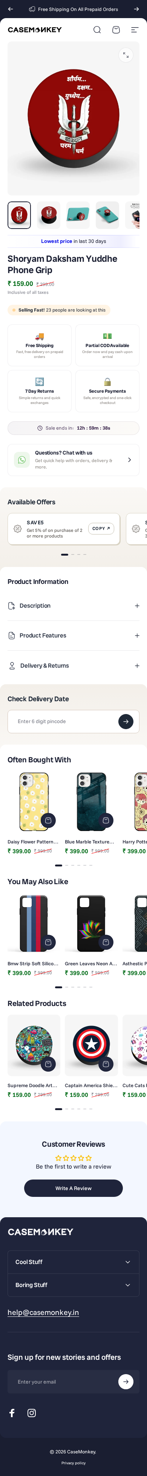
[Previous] (10, 9)
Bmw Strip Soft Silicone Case (33, 963)
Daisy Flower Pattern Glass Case (31, 842)
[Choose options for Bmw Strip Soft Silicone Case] (48, 942)
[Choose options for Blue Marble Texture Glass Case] (105, 820)
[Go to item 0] (19, 215)
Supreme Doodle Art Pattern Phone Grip (30, 1085)
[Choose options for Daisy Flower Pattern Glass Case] (48, 820)
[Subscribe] (125, 1381)
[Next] (136, 9)
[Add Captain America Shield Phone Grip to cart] (105, 1064)
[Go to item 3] (78, 215)
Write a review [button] (73, 1188)
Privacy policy (73, 1463)
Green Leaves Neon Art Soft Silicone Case (90, 963)
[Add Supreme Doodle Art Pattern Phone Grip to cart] (48, 1064)
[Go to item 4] (107, 215)
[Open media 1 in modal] (125, 55)
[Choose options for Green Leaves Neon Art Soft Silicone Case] (105, 942)
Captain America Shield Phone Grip (91, 1085)
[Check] (125, 721)
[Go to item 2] (48, 215)
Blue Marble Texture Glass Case (87, 842)
